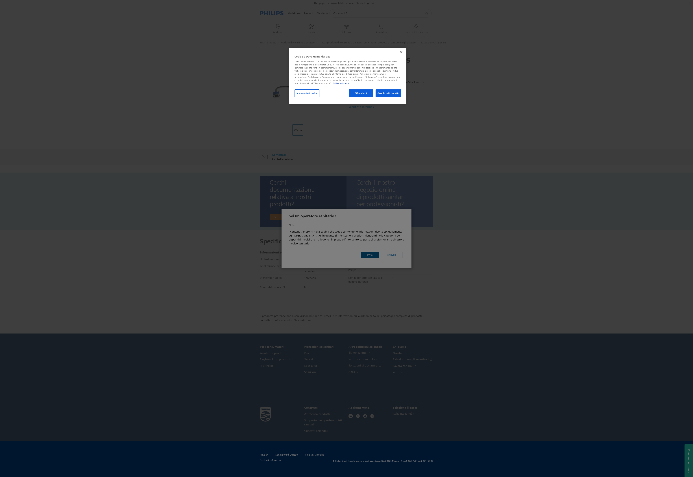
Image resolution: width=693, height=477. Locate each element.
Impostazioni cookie (307, 93)
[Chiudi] (401, 52)
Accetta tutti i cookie (388, 93)
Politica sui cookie (341, 83)
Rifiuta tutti (361, 93)
